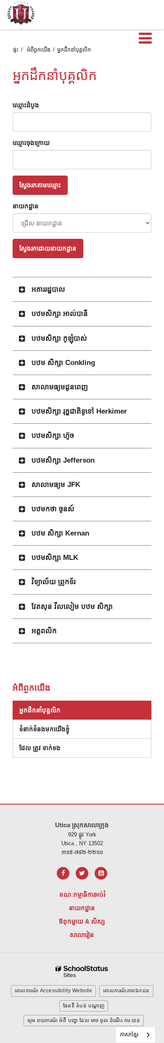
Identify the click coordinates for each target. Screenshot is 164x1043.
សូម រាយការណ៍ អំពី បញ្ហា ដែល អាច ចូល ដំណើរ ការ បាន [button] (83, 1020)
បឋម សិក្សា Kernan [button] (60, 533)
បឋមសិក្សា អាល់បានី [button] (60, 314)
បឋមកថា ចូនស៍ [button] (53, 509)
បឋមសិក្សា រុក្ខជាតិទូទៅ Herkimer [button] (79, 411)
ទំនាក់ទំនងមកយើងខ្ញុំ (44, 728)
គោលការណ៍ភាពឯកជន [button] (126, 991)
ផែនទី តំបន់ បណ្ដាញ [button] (84, 1006)
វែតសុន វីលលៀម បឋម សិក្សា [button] (72, 607)
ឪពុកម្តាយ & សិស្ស (82, 921)
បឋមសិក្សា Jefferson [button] (63, 460)
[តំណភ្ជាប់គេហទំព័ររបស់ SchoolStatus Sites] (82, 971)
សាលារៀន (82, 934)
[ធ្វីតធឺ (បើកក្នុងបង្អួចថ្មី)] (82, 873)
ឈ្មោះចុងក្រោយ (31, 142)
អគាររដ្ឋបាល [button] (48, 289)
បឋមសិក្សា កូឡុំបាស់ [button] (59, 338)
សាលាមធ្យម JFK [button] (56, 485)
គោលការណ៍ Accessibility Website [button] (54, 991)
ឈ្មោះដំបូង (26, 105)
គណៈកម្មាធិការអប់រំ (82, 894)
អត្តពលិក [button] (44, 631)
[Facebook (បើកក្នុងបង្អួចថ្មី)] (63, 873)
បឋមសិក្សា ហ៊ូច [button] (53, 436)
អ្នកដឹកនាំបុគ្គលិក (40, 710)
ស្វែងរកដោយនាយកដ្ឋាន (48, 248)
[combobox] (135, 1035)
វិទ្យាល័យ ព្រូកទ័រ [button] (54, 582)
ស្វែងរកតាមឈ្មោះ (40, 185)
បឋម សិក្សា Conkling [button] (63, 363)
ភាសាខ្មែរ (129, 1034)
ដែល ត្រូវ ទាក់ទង (40, 747)
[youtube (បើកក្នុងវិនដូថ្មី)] (101, 873)
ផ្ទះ (16, 50)
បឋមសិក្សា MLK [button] (55, 558)
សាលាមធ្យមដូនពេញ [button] (60, 387)
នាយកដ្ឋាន (26, 206)
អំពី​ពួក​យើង (38, 50)
